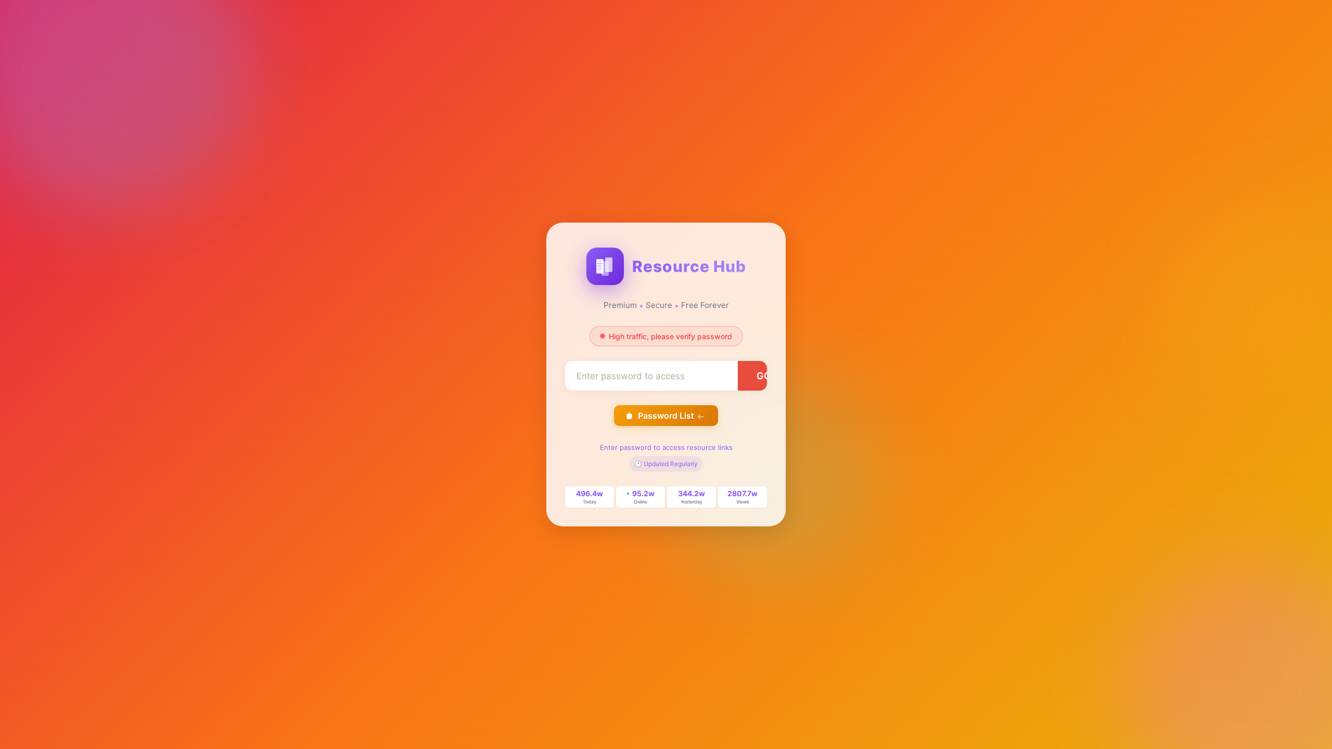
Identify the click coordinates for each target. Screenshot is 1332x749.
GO (764, 375)
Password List (666, 415)
